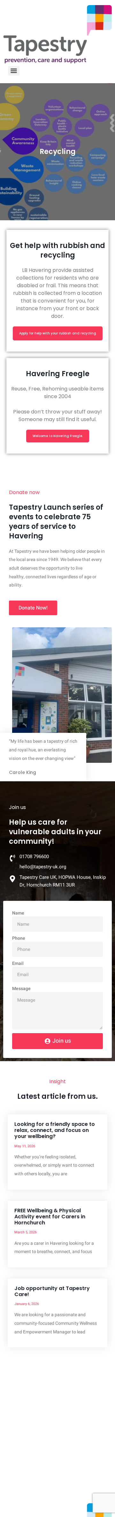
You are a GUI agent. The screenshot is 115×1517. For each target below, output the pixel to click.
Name (18, 913)
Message (21, 988)
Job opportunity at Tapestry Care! (52, 1291)
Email (18, 963)
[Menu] (13, 71)
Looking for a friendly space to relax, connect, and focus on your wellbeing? (54, 1130)
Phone (18, 938)
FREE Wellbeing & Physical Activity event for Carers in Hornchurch (49, 1216)
